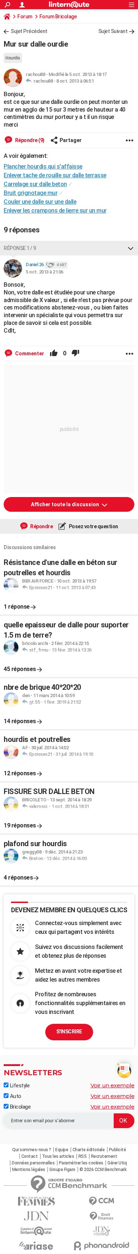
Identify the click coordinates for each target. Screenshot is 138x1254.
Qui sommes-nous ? (31, 1149)
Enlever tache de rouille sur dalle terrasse (55, 175)
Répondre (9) (29, 140)
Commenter (29, 353)
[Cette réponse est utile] (54, 353)
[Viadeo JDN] (102, 1231)
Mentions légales (28, 1169)
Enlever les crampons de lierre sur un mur (55, 210)
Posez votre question (93, 526)
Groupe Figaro (62, 1169)
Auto (14, 1096)
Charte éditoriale (88, 1149)
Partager (71, 140)
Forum (24, 16)
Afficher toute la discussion (65, 504)
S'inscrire (69, 1031)
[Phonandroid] (102, 1245)
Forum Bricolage (58, 16)
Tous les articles (58, 1156)
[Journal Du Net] (36, 1216)
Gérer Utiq (117, 1163)
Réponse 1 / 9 (20, 248)
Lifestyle (18, 1085)
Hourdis (13, 58)
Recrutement (104, 1156)
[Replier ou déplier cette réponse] (131, 248)
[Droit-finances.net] (102, 1216)
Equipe (61, 1149)
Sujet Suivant (113, 31)
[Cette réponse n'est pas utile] (75, 353)
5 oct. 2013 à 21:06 (44, 272)
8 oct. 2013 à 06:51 (75, 81)
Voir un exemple (113, 1085)
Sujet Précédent (29, 31)
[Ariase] (36, 1246)
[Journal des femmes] (36, 1201)
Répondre (41, 526)
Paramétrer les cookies (81, 1163)
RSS (82, 1156)
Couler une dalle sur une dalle (40, 201)
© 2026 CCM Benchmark (102, 1169)
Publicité (117, 1149)
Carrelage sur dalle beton (35, 184)
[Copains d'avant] (36, 1231)
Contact (29, 1156)
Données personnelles (33, 1163)
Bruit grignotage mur (30, 192)
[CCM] (102, 1201)
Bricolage (19, 1106)
